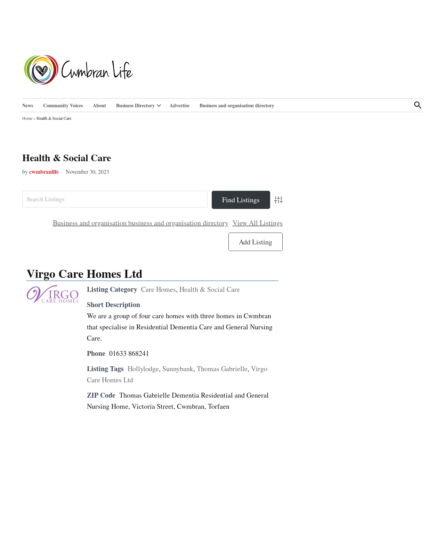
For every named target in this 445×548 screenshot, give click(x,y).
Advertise (179, 105)
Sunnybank (177, 368)
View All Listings (258, 222)
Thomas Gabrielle (222, 368)
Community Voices (63, 105)
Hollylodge (143, 368)
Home (27, 118)
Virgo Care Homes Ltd (84, 273)
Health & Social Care (66, 157)
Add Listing (255, 241)
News (27, 105)
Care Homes (158, 289)
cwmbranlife (44, 171)
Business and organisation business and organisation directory (140, 222)
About (99, 105)
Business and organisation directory (237, 105)
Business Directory (135, 105)
